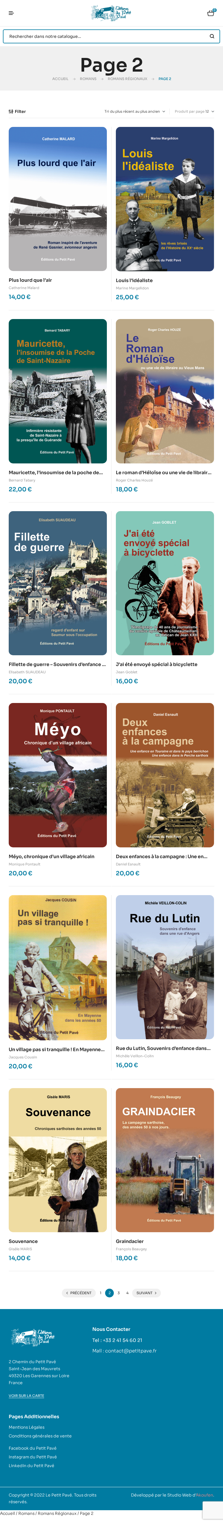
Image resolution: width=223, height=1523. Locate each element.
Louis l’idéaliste (134, 280)
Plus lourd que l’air (30, 280)
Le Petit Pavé (59, 1495)
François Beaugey (131, 1249)
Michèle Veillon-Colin (135, 1056)
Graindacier (130, 1241)
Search (212, 36)
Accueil (60, 79)
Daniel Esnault (128, 864)
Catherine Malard (24, 288)
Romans (88, 79)
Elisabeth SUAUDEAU (27, 672)
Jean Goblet (126, 672)
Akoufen (204, 1495)
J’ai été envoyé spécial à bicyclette (156, 664)
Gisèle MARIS (20, 1249)
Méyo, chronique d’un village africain (51, 856)
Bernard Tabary (22, 480)
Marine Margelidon (132, 288)
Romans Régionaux (127, 79)
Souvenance (23, 1241)
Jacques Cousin (23, 1057)
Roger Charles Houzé (134, 480)
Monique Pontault (24, 864)
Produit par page (189, 111)
